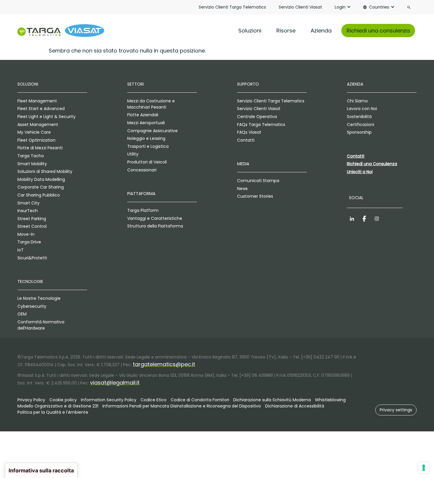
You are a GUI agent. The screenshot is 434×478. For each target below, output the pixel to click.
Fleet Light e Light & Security (46, 117)
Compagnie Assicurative (152, 131)
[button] (396, 410)
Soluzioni (249, 30)
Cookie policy (63, 400)
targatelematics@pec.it (164, 364)
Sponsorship (359, 132)
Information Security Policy (108, 400)
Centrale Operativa (257, 117)
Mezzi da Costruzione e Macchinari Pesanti (151, 104)
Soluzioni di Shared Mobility (44, 171)
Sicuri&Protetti (32, 258)
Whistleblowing (330, 400)
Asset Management (37, 124)
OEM (22, 314)
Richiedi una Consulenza (372, 164)
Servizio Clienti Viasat (300, 7)
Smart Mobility (32, 164)
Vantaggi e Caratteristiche (154, 218)
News (242, 188)
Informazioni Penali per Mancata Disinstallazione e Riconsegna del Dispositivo (181, 406)
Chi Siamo (357, 101)
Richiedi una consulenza (378, 30)
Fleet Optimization (36, 140)
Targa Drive (29, 242)
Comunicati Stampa (258, 181)
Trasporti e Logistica (148, 146)
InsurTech (27, 211)
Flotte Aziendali (142, 115)
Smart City (28, 203)
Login (340, 7)
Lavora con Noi (362, 109)
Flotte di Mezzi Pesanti (40, 148)
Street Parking (31, 219)
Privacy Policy (31, 400)
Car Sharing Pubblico (38, 195)
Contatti (245, 140)
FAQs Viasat (249, 132)
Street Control (32, 226)
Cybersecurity (31, 306)
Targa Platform (143, 210)
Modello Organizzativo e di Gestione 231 (57, 406)
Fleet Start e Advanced (41, 109)
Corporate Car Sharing (40, 187)
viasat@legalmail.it (115, 382)
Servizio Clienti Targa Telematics (232, 7)
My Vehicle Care (34, 132)
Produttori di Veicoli (147, 162)
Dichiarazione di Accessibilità (294, 406)
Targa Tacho (30, 156)
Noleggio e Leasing (146, 138)
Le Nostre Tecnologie (39, 298)
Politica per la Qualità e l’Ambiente (52, 412)
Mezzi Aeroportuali (146, 123)
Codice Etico (154, 400)
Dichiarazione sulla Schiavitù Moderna (272, 400)
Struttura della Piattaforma (155, 226)
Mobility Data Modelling (41, 179)
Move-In (26, 234)
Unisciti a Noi (360, 172)
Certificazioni (360, 124)
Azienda (321, 30)
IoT (20, 250)
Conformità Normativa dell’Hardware (40, 325)
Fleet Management (37, 101)
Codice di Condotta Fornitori (200, 400)
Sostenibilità (359, 117)
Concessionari (141, 170)
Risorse (286, 30)
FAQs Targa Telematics (261, 124)
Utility (132, 154)
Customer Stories (255, 196)
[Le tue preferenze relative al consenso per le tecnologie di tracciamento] (423, 467)
